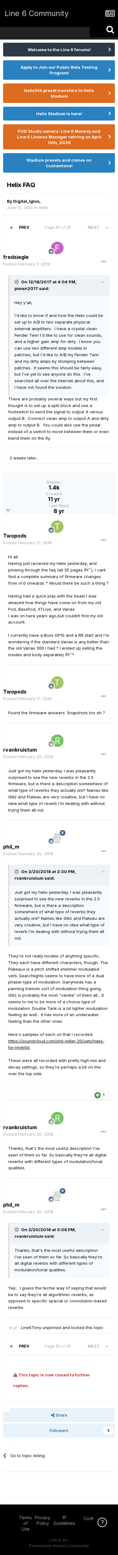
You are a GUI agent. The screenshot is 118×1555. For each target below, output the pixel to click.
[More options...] (103, 261)
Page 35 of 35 (59, 227)
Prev (24, 227)
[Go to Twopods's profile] (57, 526)
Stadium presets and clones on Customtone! (59, 163)
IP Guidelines (64, 1520)
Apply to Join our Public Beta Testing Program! (59, 70)
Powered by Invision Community (59, 1545)
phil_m (11, 847)
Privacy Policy (42, 1520)
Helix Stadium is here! (59, 113)
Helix (43, 207)
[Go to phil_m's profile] (57, 837)
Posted (26, 263)
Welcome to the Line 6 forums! (59, 49)
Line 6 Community (37, 13)
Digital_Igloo (26, 201)
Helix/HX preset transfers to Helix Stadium (59, 93)
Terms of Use (25, 1523)
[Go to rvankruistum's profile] (57, 740)
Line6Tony (31, 1327)
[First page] (11, 227)
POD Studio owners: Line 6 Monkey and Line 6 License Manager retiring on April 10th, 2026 (59, 137)
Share (60, 1415)
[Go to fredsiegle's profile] (57, 248)
